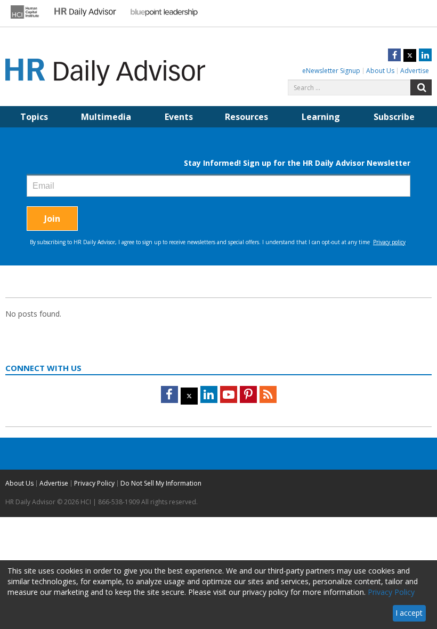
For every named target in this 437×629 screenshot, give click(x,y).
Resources (246, 117)
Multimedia (106, 117)
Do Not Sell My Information (160, 483)
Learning (321, 117)
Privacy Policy (94, 483)
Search (421, 87)
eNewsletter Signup (331, 70)
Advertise (414, 70)
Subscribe (394, 117)
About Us (380, 70)
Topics (34, 117)
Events (179, 117)
